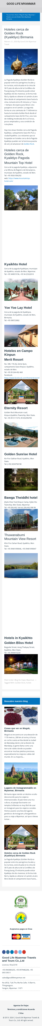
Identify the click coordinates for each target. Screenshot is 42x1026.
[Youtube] (24, 952)
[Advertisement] (21, 239)
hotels (28, 683)
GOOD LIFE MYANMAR (21, 3)
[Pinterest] (16, 952)
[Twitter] (20, 952)
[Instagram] (8, 952)
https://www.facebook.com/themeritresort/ (22, 378)
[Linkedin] (12, 952)
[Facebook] (4, 952)
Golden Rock (29, 144)
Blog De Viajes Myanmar (24, 680)
